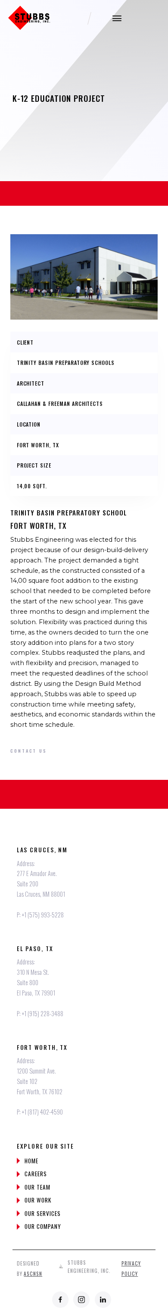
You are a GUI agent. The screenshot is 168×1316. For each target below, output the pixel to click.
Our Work (38, 1200)
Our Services (42, 1213)
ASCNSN (33, 1273)
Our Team (37, 1187)
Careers (36, 1173)
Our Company (43, 1226)
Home (31, 1160)
